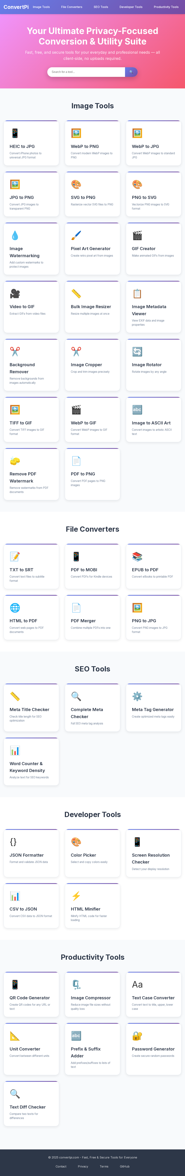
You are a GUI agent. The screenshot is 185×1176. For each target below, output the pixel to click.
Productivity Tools (166, 7)
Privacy (83, 1166)
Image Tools (41, 7)
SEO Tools (101, 7)
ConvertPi (16, 7)
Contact (61, 1166)
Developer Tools (131, 7)
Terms (104, 1166)
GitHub (125, 1166)
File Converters (71, 7)
